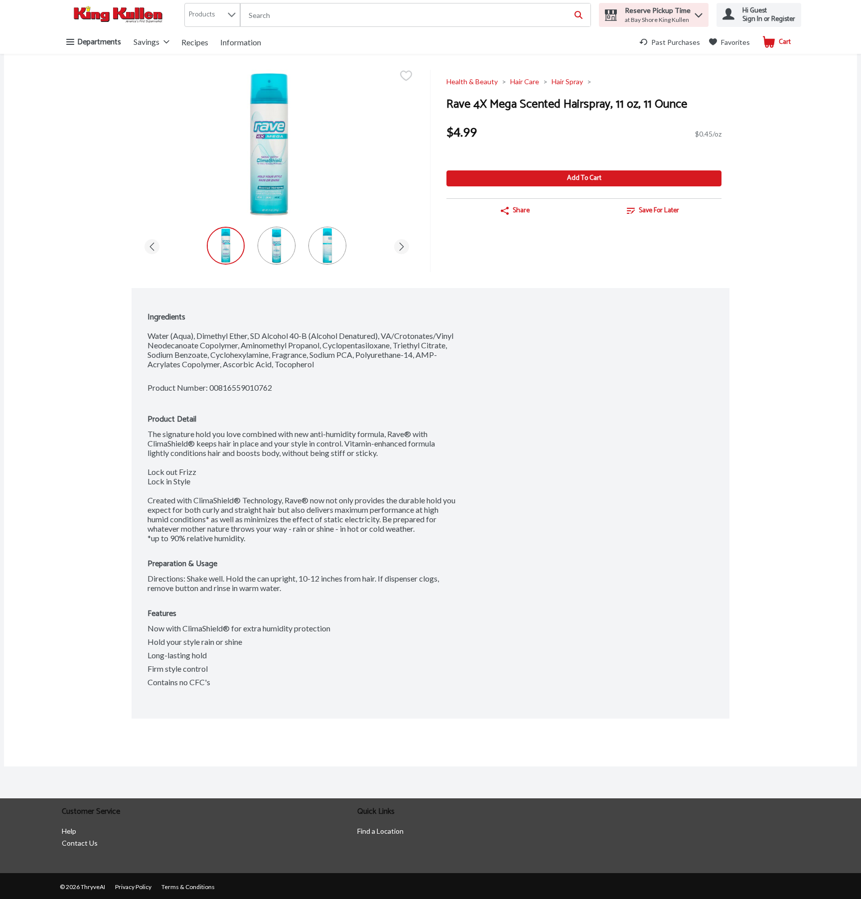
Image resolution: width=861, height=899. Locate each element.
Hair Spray (567, 81)
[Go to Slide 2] (276, 246)
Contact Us (80, 843)
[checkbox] (406, 76)
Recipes (194, 42)
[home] (120, 15)
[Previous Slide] (152, 245)
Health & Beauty (472, 81)
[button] (699, 12)
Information (240, 42)
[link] (670, 42)
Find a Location (380, 831)
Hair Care (524, 81)
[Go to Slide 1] (226, 246)
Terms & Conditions (188, 887)
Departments (99, 42)
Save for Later (659, 210)
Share (521, 210)
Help (69, 831)
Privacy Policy (133, 887)
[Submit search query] (578, 15)
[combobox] (415, 15)
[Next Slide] (401, 245)
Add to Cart (584, 178)
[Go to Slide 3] (327, 246)
